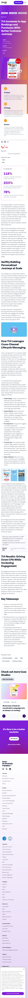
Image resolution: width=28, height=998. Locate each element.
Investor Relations (6, 892)
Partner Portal (5, 940)
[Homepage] (4, 2)
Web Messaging (6, 816)
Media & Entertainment (7, 854)
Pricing (3, 783)
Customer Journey (17, 661)
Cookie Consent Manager (12, 993)
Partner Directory (6, 943)
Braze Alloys (5, 938)
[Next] (24, 716)
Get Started (18, 2)
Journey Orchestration (7, 803)
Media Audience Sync (7, 823)
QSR (3, 862)
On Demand (5, 859)
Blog (3, 909)
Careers (4, 887)
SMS (3, 162)
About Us (4, 884)
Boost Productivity (6, 867)
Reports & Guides (6, 911)
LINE (3, 826)
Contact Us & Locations (8, 899)
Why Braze (4, 776)
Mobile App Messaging (7, 813)
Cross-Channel (6, 661)
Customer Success (6, 962)
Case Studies (13, 13)
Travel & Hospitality (14, 153)
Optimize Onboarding (7, 864)
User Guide (5, 928)
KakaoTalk (4, 829)
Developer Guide (6, 931)
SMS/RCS (4, 818)
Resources (4, 13)
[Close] (24, 969)
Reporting (4, 805)
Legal (3, 897)
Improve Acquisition (7, 869)
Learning (4, 919)
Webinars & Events (6, 916)
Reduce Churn (5, 872)
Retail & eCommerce (7, 846)
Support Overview (6, 957)
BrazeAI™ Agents (6, 798)
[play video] (14, 329)
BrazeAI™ (4, 793)
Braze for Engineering (7, 877)
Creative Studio (6, 808)
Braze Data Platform (7, 790)
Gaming (4, 857)
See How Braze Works (14, 744)
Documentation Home (7, 926)
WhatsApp (4, 821)
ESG (3, 894)
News (3, 889)
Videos (4, 914)
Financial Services (6, 849)
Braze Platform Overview (8, 778)
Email (3, 159)
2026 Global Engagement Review (10, 950)
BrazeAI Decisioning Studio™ (9, 795)
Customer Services (6, 959)
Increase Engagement (7, 875)
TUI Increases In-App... (23, 13)
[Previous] (3, 716)
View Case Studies (8, 679)
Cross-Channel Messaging (8, 800)
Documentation (6, 923)
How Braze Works (6, 781)
